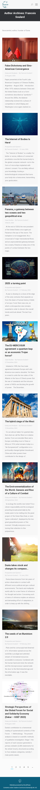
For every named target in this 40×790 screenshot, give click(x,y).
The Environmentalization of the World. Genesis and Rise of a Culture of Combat (19, 490)
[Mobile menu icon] (36, 4)
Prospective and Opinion (13, 147)
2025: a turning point (15, 283)
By (25, 73)
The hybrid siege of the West (19, 421)
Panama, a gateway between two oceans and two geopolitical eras (19, 212)
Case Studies (9, 220)
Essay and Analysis (11, 73)
